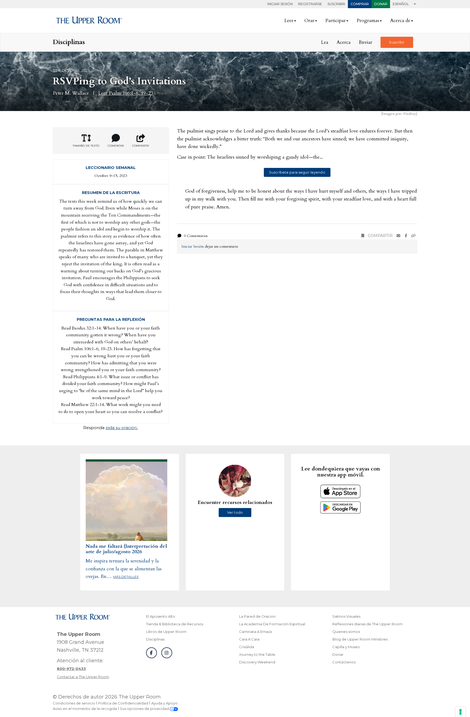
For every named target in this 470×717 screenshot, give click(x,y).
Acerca (343, 42)
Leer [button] (288, 20)
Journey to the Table (257, 654)
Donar (380, 4)
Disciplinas (155, 639)
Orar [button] (309, 20)
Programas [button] (368, 20)
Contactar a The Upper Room (83, 677)
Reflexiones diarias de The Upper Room (367, 624)
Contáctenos (343, 662)
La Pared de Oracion (257, 616)
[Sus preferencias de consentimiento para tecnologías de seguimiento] (460, 712)
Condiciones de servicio (74, 703)
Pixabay (409, 113)
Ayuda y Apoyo (164, 703)
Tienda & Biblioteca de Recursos (174, 624)
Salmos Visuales (346, 616)
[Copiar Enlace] (413, 235)
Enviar (365, 42)
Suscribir (336, 4)
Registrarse (310, 4)
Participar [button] (335, 20)
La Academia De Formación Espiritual (272, 624)
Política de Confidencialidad (123, 703)
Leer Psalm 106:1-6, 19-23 (125, 93)
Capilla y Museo (346, 647)
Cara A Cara (249, 639)
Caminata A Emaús (255, 631)
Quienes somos (346, 631)
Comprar (360, 4)
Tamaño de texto (86, 145)
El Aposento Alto (160, 616)
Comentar (116, 145)
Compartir (140, 145)
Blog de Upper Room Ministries (360, 639)
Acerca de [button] (400, 20)
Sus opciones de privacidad (145, 708)
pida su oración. (122, 427)
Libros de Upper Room (166, 631)
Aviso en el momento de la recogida (85, 708)
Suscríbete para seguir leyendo (297, 172)
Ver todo (235, 512)
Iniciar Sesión (280, 4)
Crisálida (246, 647)
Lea (324, 42)
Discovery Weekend (257, 662)
